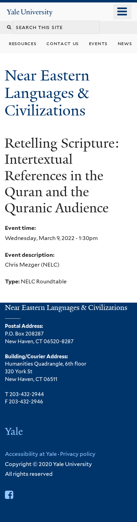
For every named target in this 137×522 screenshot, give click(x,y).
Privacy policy (78, 454)
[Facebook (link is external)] (9, 495)
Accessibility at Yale (31, 454)
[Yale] (14, 432)
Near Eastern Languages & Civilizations (47, 93)
